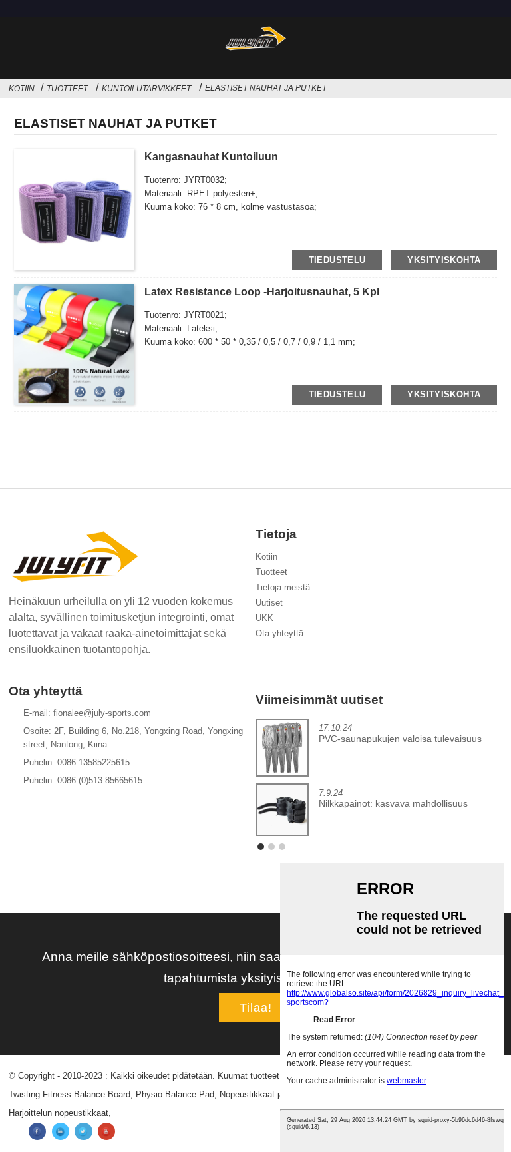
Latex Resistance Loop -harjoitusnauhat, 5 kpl (261, 291)
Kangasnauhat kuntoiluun (211, 156)
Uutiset (269, 603)
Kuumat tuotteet (248, 1076)
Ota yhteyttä (279, 633)
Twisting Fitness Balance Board (69, 1094)
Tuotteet (67, 88)
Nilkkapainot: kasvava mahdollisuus (393, 803)
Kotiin (22, 88)
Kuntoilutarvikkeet (146, 88)
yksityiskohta (443, 260)
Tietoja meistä (283, 587)
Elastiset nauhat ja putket (266, 88)
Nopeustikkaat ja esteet (265, 1094)
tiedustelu (337, 260)
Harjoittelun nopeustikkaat (58, 1113)
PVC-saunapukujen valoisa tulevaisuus (400, 739)
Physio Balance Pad (175, 1094)
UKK (264, 618)
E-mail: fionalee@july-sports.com (87, 713)
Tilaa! (256, 1007)
